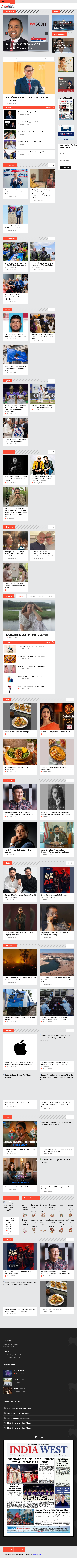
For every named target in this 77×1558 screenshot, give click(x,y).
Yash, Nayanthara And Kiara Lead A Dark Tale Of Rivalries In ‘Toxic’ (56, 1150)
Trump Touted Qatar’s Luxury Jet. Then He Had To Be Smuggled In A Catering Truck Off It (56, 1104)
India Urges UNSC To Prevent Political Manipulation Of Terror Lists (62, 24)
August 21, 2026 (12, 103)
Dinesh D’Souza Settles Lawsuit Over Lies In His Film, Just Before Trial (24, 46)
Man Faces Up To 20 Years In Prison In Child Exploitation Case (15, 368)
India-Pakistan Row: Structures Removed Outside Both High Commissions (20, 1310)
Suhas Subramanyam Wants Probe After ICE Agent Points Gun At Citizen (42, 265)
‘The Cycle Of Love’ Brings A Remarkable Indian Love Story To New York (15, 554)
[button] (26, 33)
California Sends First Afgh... (18, 1413)
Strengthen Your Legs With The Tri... (31, 646)
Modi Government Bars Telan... (19, 1423)
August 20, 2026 (24, 134)
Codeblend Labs (36, 1554)
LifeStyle (21, 596)
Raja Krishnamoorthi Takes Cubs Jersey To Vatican (15, 440)
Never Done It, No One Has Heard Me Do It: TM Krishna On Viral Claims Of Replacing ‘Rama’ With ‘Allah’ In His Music (16, 512)
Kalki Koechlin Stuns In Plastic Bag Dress (27, 634)
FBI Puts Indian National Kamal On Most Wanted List (15, 335)
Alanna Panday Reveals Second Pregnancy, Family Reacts (15, 586)
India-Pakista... (19, 1379)
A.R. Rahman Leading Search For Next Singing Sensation (19, 934)
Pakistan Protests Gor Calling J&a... (31, 152)
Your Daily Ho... (19, 1371)
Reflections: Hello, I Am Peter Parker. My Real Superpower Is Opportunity (15, 265)
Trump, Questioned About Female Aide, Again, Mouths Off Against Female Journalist (55, 1064)
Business (37, 59)
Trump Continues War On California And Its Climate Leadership (20, 979)
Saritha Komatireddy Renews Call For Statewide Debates (16, 227)
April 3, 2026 (10, 519)
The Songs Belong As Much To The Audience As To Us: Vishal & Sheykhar (42, 478)
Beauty (51, 596)
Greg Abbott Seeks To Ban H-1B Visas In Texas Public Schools (15, 297)
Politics (18, 59)
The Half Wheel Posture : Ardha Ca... (31, 686)
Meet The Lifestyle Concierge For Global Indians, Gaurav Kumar (16, 478)
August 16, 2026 (11, 1106)
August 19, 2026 (11, 230)
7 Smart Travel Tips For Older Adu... (31, 676)
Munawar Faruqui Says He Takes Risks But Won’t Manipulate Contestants (62, 46)
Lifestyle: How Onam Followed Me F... (32, 656)
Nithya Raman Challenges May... (19, 1408)
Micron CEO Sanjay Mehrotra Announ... (33, 112)
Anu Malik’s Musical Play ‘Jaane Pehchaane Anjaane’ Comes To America (19, 813)
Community (48, 59)
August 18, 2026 (38, 558)
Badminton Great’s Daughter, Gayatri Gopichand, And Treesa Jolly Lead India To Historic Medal (15, 408)
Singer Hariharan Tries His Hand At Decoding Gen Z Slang (54, 934)
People (28, 59)
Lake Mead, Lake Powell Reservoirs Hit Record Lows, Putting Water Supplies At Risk (56, 980)
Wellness (32, 596)
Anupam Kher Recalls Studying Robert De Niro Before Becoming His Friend (42, 554)
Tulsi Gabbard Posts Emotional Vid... (31, 132)
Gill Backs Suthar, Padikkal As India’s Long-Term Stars (42, 406)
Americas (9, 59)
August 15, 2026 (11, 1022)
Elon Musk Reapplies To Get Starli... (31, 122)
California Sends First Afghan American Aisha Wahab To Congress (14, 192)
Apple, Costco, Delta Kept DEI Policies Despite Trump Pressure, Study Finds (19, 1063)
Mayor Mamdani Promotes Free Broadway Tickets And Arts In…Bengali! (55, 851)
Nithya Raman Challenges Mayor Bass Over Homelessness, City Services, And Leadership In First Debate (42, 194)
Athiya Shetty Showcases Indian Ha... (32, 666)
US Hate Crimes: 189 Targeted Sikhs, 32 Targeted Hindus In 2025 (42, 336)
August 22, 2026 (11, 1313)
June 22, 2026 (38, 483)
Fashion (41, 596)
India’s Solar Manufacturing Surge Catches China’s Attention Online (54, 1018)
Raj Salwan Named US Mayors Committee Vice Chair (27, 99)
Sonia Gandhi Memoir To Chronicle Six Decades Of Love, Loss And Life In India (55, 813)
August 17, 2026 (11, 372)
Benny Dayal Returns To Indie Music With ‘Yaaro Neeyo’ (54, 896)
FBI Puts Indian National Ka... (18, 1418)
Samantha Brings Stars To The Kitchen (55, 732)
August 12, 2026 (47, 1022)
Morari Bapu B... (20, 1388)
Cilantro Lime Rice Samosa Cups (17, 732)
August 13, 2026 (11, 590)
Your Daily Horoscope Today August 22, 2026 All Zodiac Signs (11, 1223)
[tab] (8, 59)
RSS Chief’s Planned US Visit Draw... (31, 142)
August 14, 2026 (11, 483)
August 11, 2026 (47, 1108)
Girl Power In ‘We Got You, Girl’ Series (19, 1187)
